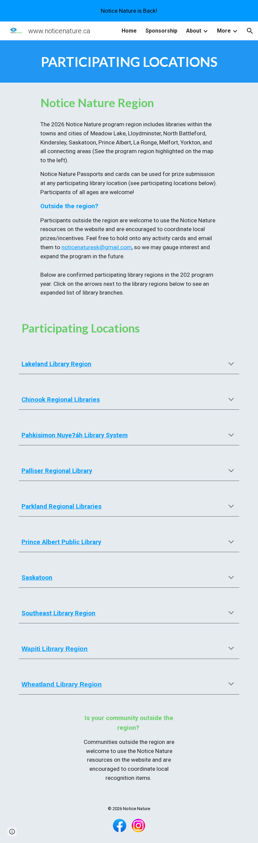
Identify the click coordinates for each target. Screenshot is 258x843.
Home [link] (129, 31)
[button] (250, 31)
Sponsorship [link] (161, 31)
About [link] (193, 31)
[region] (129, 10)
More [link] (224, 31)
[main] (129, 61)
